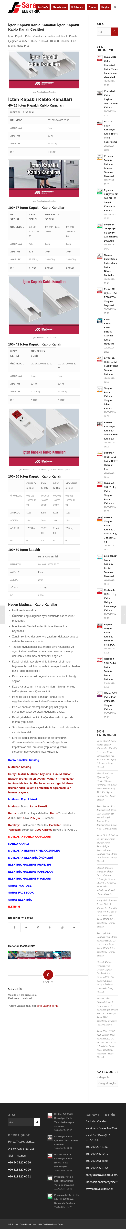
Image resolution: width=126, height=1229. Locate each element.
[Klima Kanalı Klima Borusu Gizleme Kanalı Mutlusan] (57, 955)
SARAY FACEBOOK (21, 892)
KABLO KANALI (18, 843)
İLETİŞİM (14, 906)
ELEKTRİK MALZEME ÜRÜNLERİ (29, 864)
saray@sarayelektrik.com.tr (103, 1174)
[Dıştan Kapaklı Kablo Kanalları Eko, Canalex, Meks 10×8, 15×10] (123, 615)
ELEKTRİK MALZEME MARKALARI (30, 871)
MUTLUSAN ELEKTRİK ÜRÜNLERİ (30, 857)
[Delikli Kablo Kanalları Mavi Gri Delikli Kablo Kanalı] (66, 955)
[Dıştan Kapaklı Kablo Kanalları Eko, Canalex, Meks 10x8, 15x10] (30, 955)
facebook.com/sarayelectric (103, 1182)
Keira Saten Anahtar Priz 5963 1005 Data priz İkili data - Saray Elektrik (106, 759)
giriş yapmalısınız (47, 1005)
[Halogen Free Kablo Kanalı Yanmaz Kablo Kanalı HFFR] (39, 955)
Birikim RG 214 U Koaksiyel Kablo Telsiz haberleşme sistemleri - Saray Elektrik (107, 886)
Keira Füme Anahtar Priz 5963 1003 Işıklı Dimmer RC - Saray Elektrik (106, 792)
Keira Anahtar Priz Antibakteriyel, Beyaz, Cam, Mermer (107, 810)
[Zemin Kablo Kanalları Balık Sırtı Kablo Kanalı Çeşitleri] (12, 955)
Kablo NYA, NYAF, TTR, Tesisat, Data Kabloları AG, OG (106, 1035)
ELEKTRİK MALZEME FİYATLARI (29, 878)
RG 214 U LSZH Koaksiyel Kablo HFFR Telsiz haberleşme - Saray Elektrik (106, 919)
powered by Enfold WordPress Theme (48, 1224)
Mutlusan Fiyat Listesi (22, 799)
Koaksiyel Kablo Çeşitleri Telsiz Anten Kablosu (107, 937)
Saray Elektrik (25, 1224)
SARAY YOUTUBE (20, 885)
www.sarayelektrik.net (99, 1188)
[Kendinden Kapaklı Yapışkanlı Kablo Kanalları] (48, 955)
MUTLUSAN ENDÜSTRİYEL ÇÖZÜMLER (34, 850)
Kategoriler (103, 1077)
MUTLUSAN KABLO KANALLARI (29, 836)
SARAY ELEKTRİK (20, 899)
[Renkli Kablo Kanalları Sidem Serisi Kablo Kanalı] (21, 955)
